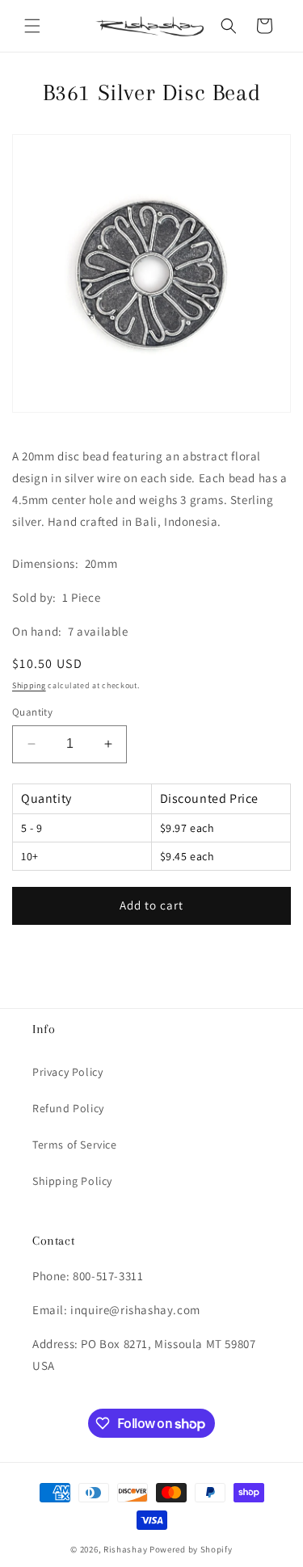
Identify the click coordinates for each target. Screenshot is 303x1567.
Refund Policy (68, 1108)
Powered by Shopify (191, 1549)
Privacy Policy (67, 1072)
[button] (32, 26)
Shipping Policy (72, 1181)
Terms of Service (74, 1144)
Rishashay (125, 1549)
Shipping (29, 685)
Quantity (32, 712)
